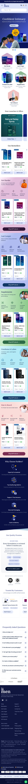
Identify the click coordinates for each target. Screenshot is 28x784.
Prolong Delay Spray (18, 741)
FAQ (16, 714)
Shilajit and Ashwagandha (8, 746)
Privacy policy (18, 725)
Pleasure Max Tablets (9, 741)
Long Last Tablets (10, 742)
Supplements (4, 716)
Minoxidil (17, 742)
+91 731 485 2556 (5, 725)
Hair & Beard (4, 714)
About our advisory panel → (14, 568)
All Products (4, 719)
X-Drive (18, 744)
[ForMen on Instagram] (6, 700)
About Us (17, 706)
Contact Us (17, 709)
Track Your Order (19, 711)
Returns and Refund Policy (20, 734)
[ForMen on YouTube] (2, 700)
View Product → (8, 611)
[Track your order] (21, 5)
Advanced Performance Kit (10, 744)
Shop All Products (13, 229)
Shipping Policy (18, 728)
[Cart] (25, 5)
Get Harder (4, 709)
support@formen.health (7, 728)
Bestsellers (4, 706)
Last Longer (4, 711)
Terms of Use (18, 731)
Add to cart (7, 172)
